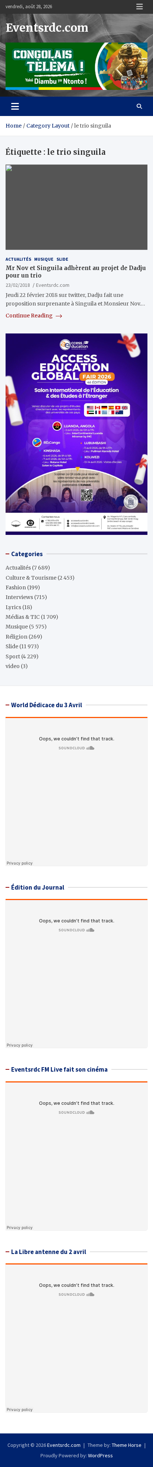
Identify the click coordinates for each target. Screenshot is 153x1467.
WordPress (100, 1455)
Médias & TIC (23, 617)
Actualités (18, 259)
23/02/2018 (18, 285)
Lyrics (13, 607)
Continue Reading (30, 315)
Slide (62, 259)
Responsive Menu (139, 6)
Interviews (19, 597)
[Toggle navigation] (15, 106)
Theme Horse (126, 1445)
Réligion (16, 636)
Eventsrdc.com (47, 28)
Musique (43, 259)
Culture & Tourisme (31, 577)
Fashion (16, 587)
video (13, 666)
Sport (13, 656)
